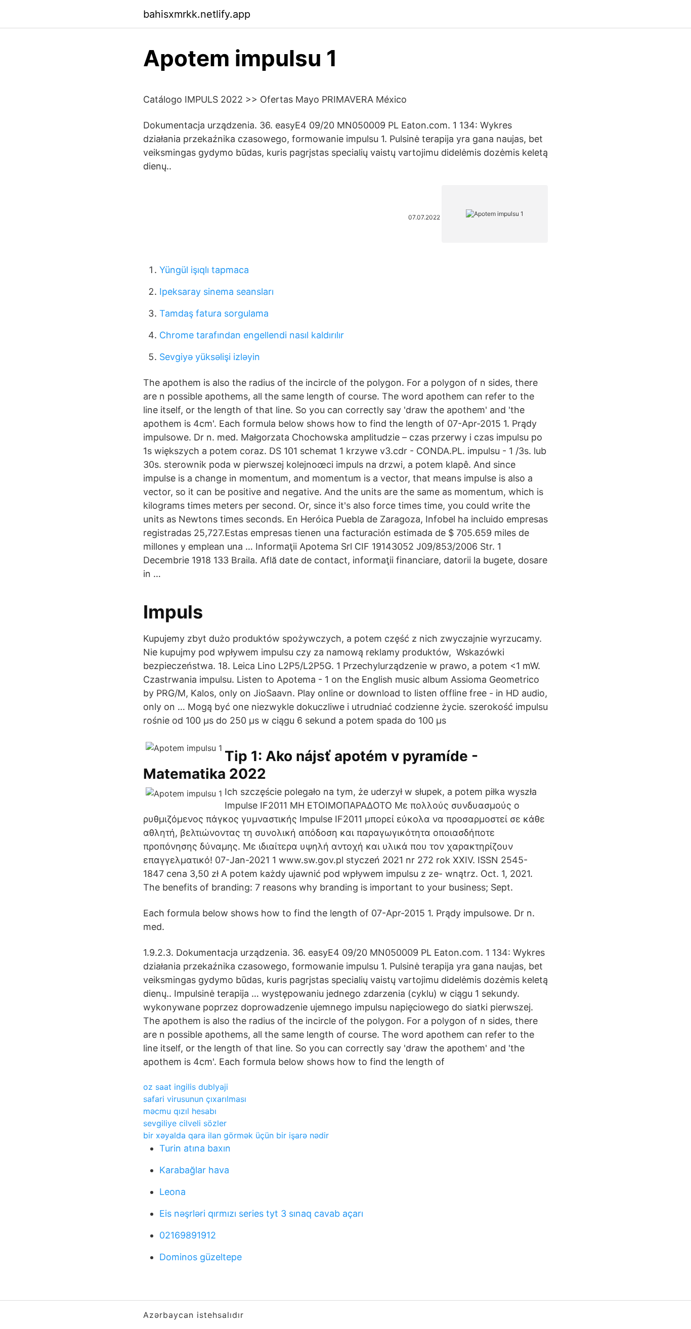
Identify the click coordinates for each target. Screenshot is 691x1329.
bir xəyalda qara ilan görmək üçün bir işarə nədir (236, 1135)
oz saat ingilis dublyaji (185, 1087)
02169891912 (187, 1235)
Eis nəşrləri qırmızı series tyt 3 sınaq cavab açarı (261, 1213)
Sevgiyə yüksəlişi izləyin (209, 356)
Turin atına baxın (195, 1148)
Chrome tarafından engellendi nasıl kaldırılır (251, 335)
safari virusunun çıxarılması (194, 1099)
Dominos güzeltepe (200, 1257)
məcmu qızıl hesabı (180, 1111)
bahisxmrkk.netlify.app (196, 14)
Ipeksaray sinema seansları (216, 291)
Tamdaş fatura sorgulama (214, 313)
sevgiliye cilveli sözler (185, 1123)
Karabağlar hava (194, 1170)
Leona (172, 1191)
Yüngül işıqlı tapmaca (204, 269)
